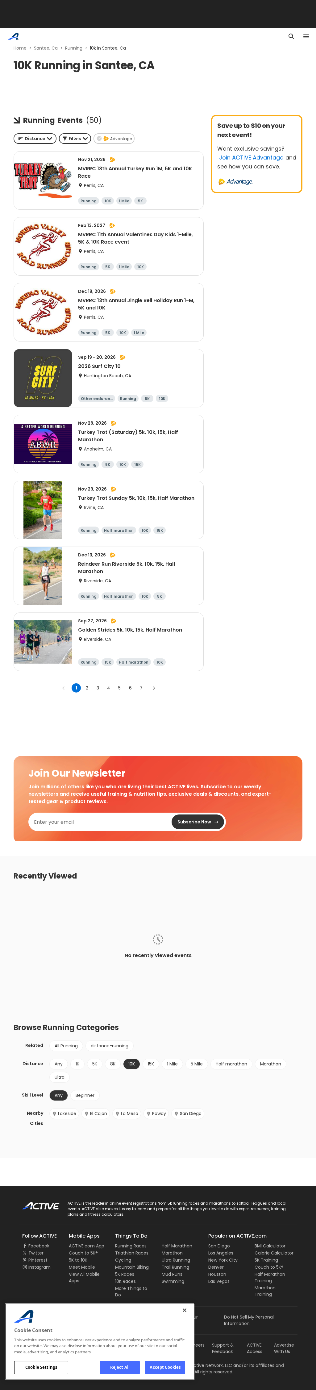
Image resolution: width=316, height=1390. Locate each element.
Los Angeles (220, 1253)
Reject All (120, 1367)
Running (73, 48)
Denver (216, 1267)
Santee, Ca (46, 48)
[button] (75, 138)
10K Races (125, 1281)
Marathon (270, 1064)
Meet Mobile (82, 1267)
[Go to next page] (153, 688)
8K (112, 1064)
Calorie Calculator (274, 1253)
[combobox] (35, 138)
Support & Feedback (223, 1348)
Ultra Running (176, 1260)
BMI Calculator (270, 1246)
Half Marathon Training (270, 1277)
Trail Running (175, 1267)
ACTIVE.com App (86, 1246)
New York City (223, 1260)
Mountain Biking (132, 1267)
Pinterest (38, 1260)
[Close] (184, 1310)
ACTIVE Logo (35, 1204)
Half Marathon (177, 1246)
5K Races (124, 1274)
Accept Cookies (165, 1367)
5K (94, 1064)
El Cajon (98, 1113)
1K (77, 1064)
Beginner (85, 1095)
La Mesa (129, 1113)
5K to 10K (78, 1260)
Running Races (131, 1246)
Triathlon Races (131, 1253)
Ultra (59, 1077)
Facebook (38, 1246)
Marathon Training (265, 1291)
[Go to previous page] (63, 688)
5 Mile (197, 1064)
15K (151, 1064)
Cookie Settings (41, 1367)
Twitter (36, 1253)
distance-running (109, 1046)
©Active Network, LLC (202, 1365)
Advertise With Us (284, 1348)
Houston (217, 1274)
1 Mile (172, 1064)
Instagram (39, 1267)
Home (20, 48)
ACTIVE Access (254, 1348)
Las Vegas (219, 1281)
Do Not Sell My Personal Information (249, 1320)
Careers (196, 1345)
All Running (66, 1046)
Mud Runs (172, 1274)
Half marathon (231, 1064)
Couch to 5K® (83, 1253)
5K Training (266, 1260)
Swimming (173, 1281)
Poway (159, 1113)
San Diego (191, 1113)
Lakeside (67, 1113)
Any (59, 1064)
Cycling (123, 1260)
